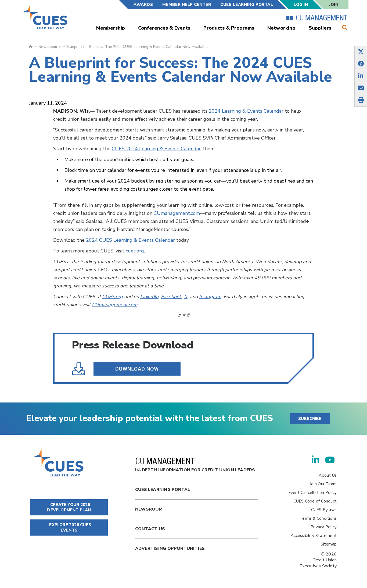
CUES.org (112, 296)
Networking (281, 28)
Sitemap (329, 544)
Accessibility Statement (314, 535)
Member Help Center (186, 4)
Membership (110, 28)
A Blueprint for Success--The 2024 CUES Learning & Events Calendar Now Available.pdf (126, 369)
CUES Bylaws (324, 509)
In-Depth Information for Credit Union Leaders (195, 470)
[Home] (45, 17)
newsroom (149, 509)
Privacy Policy (324, 527)
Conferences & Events (164, 28)
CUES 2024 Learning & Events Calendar (156, 148)
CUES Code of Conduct (315, 501)
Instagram (210, 296)
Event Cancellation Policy (312, 492)
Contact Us (150, 529)
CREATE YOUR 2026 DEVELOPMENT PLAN (69, 507)
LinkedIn (149, 296)
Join (333, 4)
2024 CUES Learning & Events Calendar (130, 240)
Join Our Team (323, 484)
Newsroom (47, 46)
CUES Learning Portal (246, 4)
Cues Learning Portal (162, 490)
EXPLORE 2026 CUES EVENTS (69, 527)
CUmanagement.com (177, 213)
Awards (143, 4)
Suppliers (320, 28)
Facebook (171, 296)
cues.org (135, 251)
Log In (301, 4)
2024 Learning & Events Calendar (246, 111)
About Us (328, 475)
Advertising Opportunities (170, 548)
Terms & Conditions (318, 518)
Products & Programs (228, 28)
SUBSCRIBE (309, 418)
